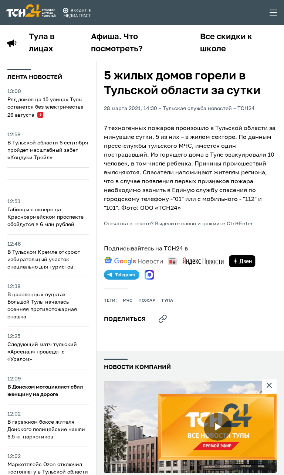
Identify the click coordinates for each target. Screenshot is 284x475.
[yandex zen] (242, 261)
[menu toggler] (273, 12)
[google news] (133, 261)
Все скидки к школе (226, 43)
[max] (149, 275)
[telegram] (121, 275)
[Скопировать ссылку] (162, 319)
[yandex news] (196, 261)
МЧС (127, 300)
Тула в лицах (42, 43)
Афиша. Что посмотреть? (117, 43)
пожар (146, 300)
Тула (167, 300)
